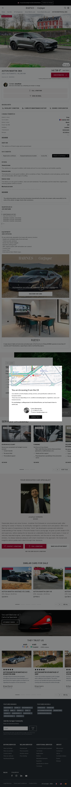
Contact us (35, 417)
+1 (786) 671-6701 (37, 410)
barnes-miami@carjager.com (39, 412)
